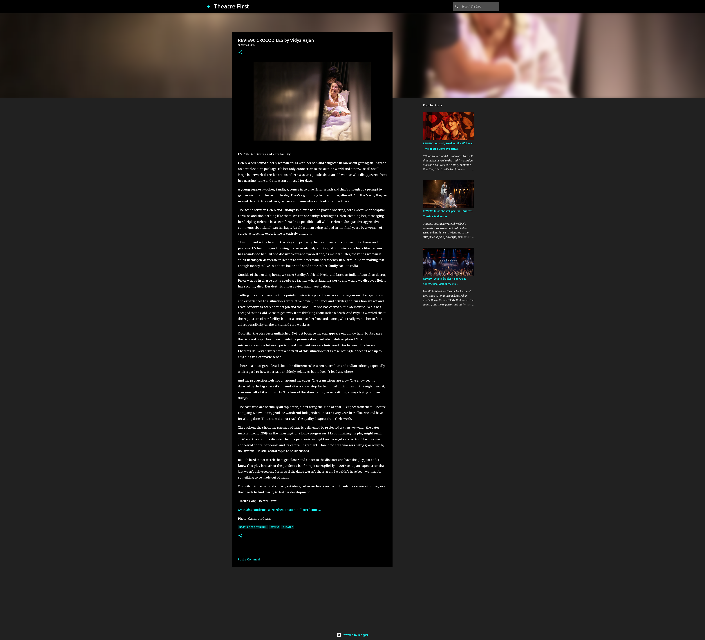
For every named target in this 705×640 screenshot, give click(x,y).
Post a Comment (249, 559)
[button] (240, 52)
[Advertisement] (312, 598)
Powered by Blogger (354, 635)
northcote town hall (253, 527)
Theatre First (231, 6)
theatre (288, 527)
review (275, 527)
